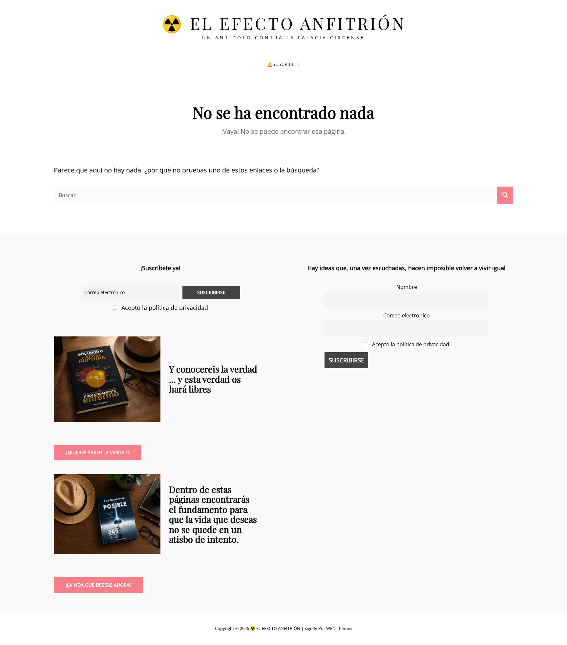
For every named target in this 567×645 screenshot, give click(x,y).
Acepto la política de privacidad (164, 308)
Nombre (406, 287)
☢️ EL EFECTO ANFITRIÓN (283, 23)
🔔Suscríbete (283, 64)
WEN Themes (339, 628)
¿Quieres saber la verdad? (98, 452)
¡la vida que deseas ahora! (98, 585)
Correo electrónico (406, 315)
